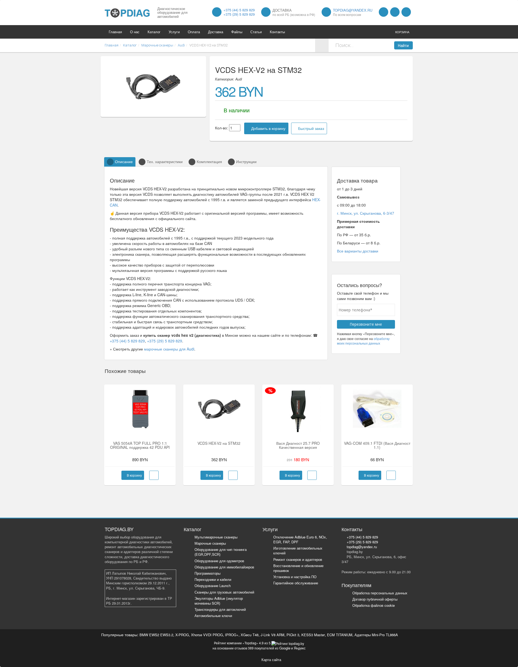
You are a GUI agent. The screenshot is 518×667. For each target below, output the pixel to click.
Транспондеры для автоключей (220, 609)
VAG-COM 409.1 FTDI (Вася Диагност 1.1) (377, 445)
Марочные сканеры (210, 543)
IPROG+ (231, 634)
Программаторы (207, 573)
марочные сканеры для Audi (169, 349)
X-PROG (182, 634)
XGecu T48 (249, 634)
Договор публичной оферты (374, 599)
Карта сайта (271, 659)
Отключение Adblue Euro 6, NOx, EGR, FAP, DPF (300, 539)
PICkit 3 (293, 634)
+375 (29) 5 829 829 (239, 14)
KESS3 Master (313, 634)
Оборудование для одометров (219, 560)
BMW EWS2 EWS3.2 (156, 634)
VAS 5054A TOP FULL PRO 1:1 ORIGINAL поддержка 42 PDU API (140, 445)
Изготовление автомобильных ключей (297, 550)
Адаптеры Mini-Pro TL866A (376, 634)
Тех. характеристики (165, 161)
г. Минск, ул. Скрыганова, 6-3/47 (365, 213)
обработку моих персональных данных (363, 340)
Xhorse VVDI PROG (207, 634)
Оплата (194, 31)
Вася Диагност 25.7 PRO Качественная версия (298, 445)
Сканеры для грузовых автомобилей (224, 592)
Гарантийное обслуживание (295, 582)
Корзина (402, 32)
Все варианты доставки (357, 251)
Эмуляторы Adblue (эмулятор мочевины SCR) (219, 601)
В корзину (134, 475)
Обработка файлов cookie (373, 605)
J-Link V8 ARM (272, 634)
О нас (134, 31)
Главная (115, 31)
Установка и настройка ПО (294, 576)
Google (284, 648)
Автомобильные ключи (213, 615)
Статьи (256, 31)
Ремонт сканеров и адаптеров (297, 559)
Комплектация (209, 161)
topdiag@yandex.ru (352, 10)
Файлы (236, 31)
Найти (403, 45)
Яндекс (300, 648)
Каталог (154, 31)
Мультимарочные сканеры (216, 537)
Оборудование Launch (213, 585)
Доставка (215, 31)
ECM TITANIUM (339, 634)
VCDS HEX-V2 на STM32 (218, 443)
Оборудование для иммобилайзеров (224, 567)
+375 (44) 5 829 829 (239, 9)
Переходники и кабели (213, 579)
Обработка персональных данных (379, 592)
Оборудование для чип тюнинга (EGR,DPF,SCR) (221, 552)
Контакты (277, 31)
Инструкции (246, 161)
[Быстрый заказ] (154, 475)
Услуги (174, 31)
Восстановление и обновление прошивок (298, 568)
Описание (124, 161)
